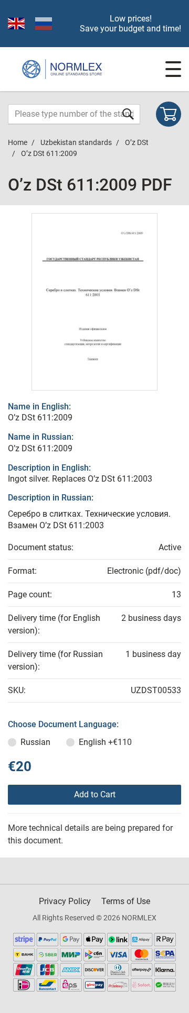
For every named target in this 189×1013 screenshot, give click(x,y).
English (105, 742)
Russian (35, 742)
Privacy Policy (65, 901)
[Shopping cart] (168, 114)
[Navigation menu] (173, 69)
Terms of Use (125, 901)
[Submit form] (128, 114)
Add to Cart (95, 794)
